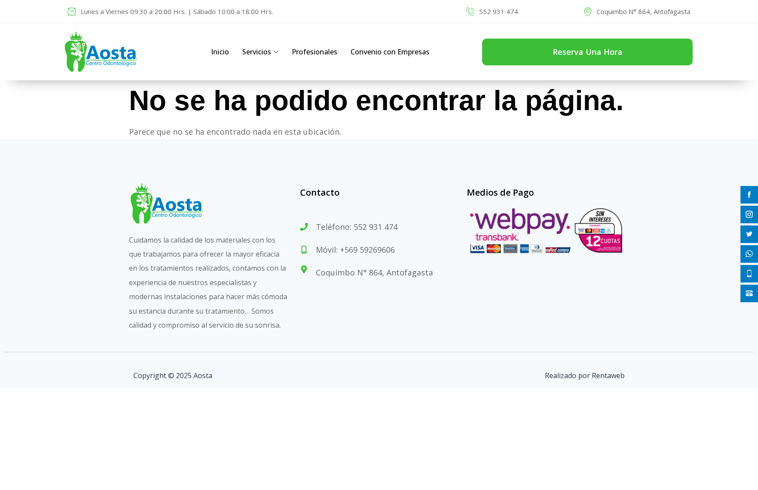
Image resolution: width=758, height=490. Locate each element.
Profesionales (314, 52)
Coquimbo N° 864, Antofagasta (643, 11)
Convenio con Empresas (389, 52)
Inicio (220, 52)
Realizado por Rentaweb (585, 375)
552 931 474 (498, 11)
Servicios (256, 52)
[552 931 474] (470, 11)
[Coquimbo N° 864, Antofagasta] (587, 11)
